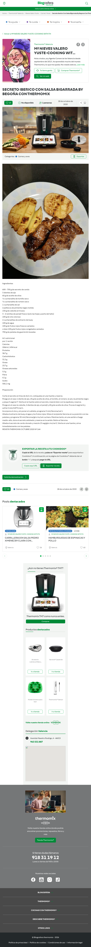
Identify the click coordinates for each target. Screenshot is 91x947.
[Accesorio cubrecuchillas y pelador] (35, 647)
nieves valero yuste (32, 13)
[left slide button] (4, 556)
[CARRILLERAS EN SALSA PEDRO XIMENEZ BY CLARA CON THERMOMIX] (23, 518)
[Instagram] (49, 879)
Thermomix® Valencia (16, 13)
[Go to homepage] (45, 3)
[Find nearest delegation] (4, 3)
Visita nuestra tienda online (44, 9)
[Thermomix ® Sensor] (55, 687)
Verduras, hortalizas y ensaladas (60, 531)
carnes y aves (45, 13)
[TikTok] (57, 879)
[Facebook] (33, 879)
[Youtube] (41, 879)
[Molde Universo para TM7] (35, 687)
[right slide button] (86, 556)
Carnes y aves (10, 531)
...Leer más (80, 65)
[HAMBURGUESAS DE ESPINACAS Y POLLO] (67, 518)
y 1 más (76, 531)
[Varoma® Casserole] (55, 647)
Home (4, 13)
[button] (87, 3)
